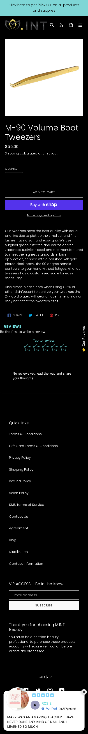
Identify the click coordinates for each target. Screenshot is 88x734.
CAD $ (42, 677)
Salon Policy (18, 493)
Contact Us (18, 516)
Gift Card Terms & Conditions (33, 445)
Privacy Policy (20, 457)
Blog (12, 540)
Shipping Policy (21, 469)
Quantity (11, 169)
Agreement (18, 528)
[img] (43, 696)
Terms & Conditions (25, 434)
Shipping (12, 153)
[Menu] (80, 25)
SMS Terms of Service (26, 504)
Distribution (18, 551)
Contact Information (26, 563)
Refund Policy (20, 481)
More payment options (44, 215)
